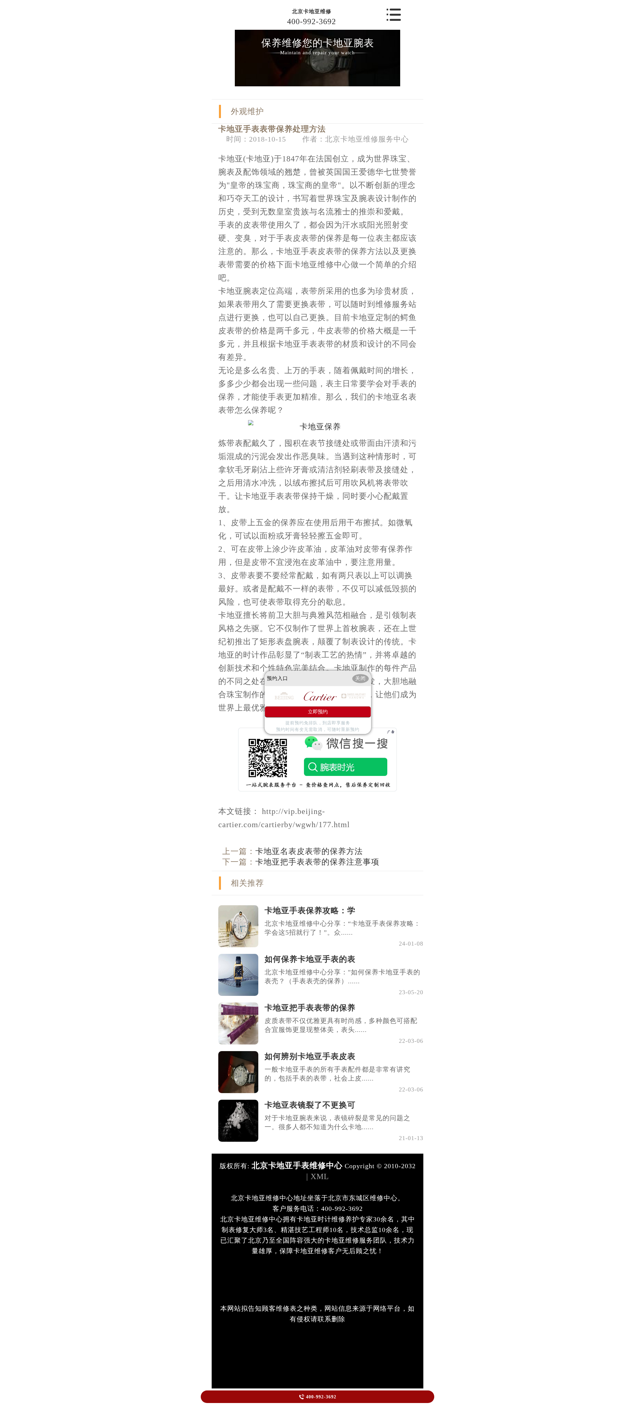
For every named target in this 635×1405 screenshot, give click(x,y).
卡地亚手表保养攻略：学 (310, 910)
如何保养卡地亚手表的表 (310, 959)
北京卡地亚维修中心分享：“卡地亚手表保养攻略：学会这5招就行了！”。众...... (343, 928)
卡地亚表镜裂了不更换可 (310, 1105)
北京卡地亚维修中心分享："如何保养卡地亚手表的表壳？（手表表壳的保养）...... (342, 976)
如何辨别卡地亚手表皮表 (310, 1056)
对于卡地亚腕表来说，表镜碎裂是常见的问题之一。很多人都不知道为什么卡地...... (337, 1122)
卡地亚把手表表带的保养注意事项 (317, 862)
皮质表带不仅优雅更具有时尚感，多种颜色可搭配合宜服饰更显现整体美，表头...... (341, 1025)
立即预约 (318, 712)
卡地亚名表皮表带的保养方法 (309, 851)
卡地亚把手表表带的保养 (310, 1007)
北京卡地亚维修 (311, 11)
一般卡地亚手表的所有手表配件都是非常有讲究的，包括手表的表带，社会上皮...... (337, 1074)
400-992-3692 (311, 21)
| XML (317, 1176)
